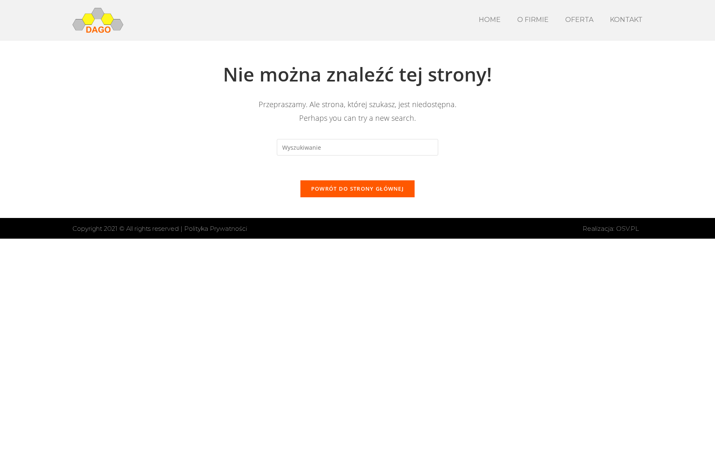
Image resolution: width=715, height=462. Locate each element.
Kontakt (626, 20)
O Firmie (533, 20)
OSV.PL (627, 228)
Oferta (579, 20)
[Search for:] (357, 147)
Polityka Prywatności (215, 228)
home (490, 20)
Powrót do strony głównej (357, 188)
